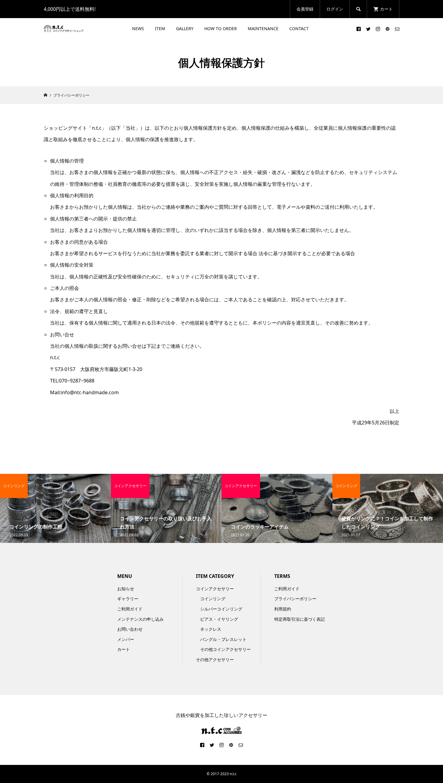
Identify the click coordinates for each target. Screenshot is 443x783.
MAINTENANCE (263, 28)
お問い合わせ (130, 629)
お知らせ (125, 588)
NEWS (138, 28)
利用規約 (282, 609)
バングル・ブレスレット (223, 639)
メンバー (125, 639)
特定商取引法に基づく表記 (299, 619)
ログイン (334, 9)
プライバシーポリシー (295, 598)
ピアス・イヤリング (219, 619)
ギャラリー (127, 598)
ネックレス (210, 629)
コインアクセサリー (215, 588)
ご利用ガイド (130, 609)
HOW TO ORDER (220, 28)
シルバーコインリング (221, 609)
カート (123, 649)
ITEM (160, 28)
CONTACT (299, 28)
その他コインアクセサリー (225, 649)
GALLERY (184, 28)
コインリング (212, 598)
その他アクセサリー (215, 659)
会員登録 (305, 9)
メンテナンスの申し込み (140, 619)
